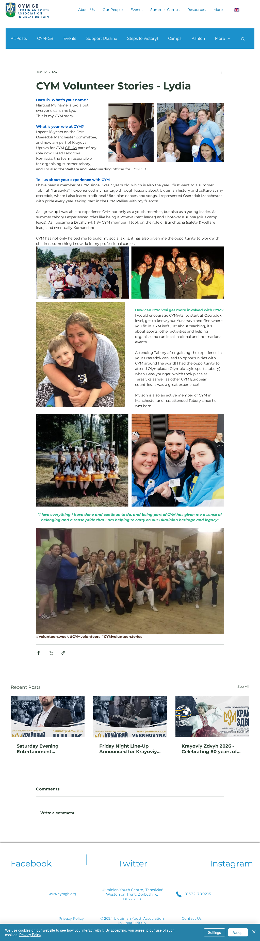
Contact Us (192, 918)
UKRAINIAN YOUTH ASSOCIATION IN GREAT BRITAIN (34, 13)
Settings (214, 932)
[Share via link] (63, 652)
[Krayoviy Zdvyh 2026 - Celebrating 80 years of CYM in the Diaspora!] (212, 716)
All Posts (19, 38)
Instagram (231, 863)
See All (243, 686)
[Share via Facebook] (38, 652)
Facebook (31, 863)
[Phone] (178, 894)
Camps (175, 38)
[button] (242, 39)
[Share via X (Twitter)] (50, 652)
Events (69, 38)
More (220, 38)
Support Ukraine (101, 38)
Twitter (132, 863)
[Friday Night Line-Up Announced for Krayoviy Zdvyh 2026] (130, 716)
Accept (238, 932)
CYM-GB (45, 38)
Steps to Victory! (142, 38)
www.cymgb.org (62, 894)
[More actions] (221, 72)
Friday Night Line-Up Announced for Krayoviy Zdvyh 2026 (128, 748)
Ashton (198, 38)
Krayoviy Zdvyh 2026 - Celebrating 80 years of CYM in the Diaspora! (209, 748)
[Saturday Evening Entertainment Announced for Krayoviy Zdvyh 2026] (48, 716)
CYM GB (28, 6)
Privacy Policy (71, 918)
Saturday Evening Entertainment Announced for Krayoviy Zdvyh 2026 (45, 748)
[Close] (254, 932)
